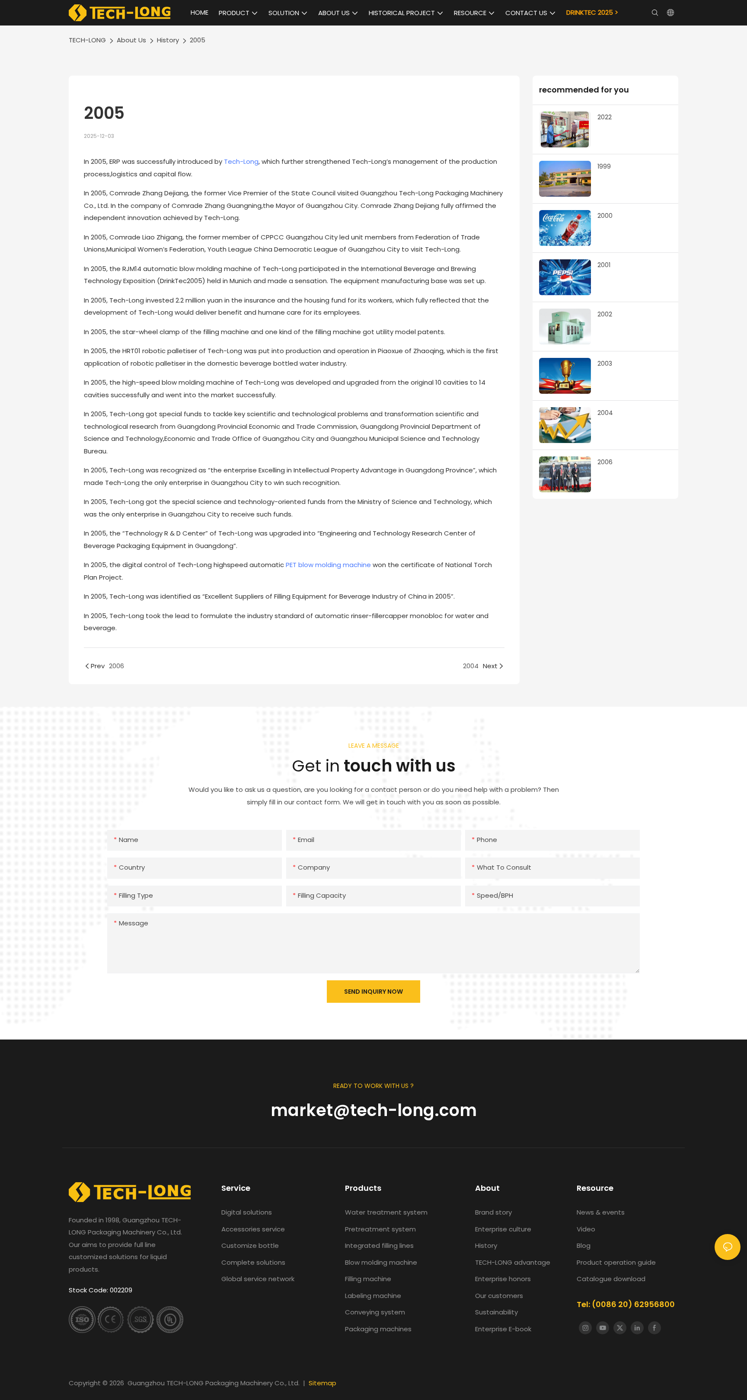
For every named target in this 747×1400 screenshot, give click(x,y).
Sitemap (322, 1382)
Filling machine (368, 1278)
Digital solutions (246, 1212)
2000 (605, 215)
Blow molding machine (381, 1262)
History (168, 40)
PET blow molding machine (328, 564)
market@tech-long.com (374, 1110)
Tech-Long (241, 161)
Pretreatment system (380, 1229)
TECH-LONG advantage (512, 1262)
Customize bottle (250, 1245)
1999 (604, 166)
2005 (197, 40)
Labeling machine (373, 1295)
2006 (605, 462)
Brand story (493, 1212)
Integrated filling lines (379, 1245)
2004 (605, 412)
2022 (604, 117)
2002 (604, 314)
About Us (131, 40)
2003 (604, 363)
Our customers (499, 1295)
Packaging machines (378, 1328)
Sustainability (496, 1312)
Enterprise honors (503, 1278)
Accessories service (253, 1229)
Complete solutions (253, 1262)
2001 (603, 265)
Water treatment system (386, 1212)
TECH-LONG (87, 40)
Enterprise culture (503, 1229)
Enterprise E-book (503, 1328)
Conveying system (375, 1312)
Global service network (257, 1278)
